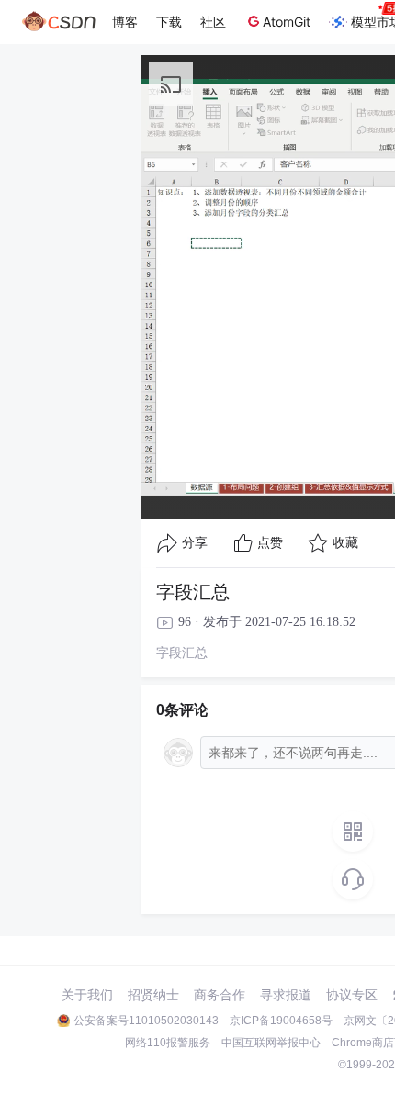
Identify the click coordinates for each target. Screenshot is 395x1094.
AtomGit (286, 21)
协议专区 (352, 995)
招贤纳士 (153, 995)
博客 (125, 21)
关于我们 (87, 995)
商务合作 (219, 995)
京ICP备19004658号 (281, 1020)
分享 (195, 543)
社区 (213, 21)
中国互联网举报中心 (271, 1042)
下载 (169, 21)
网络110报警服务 (167, 1042)
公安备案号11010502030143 (146, 1020)
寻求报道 (285, 995)
